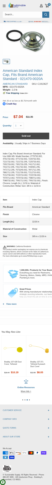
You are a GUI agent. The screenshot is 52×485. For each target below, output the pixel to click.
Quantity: (7, 125)
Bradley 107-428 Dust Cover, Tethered (13, 363)
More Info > (13, 391)
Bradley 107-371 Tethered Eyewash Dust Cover (37, 364)
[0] (47, 5)
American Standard (15, 84)
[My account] (41, 5)
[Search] (45, 15)
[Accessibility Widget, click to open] (3, 482)
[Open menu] (4, 6)
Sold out (26, 136)
